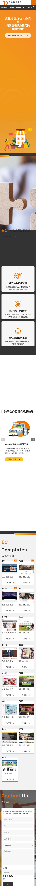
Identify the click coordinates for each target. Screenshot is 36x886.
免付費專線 (11, 7)
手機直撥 (29, 7)
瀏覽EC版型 (12, 459)
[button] (33, 439)
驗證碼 (5, 868)
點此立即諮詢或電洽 (15, 35)
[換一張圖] (4, 879)
